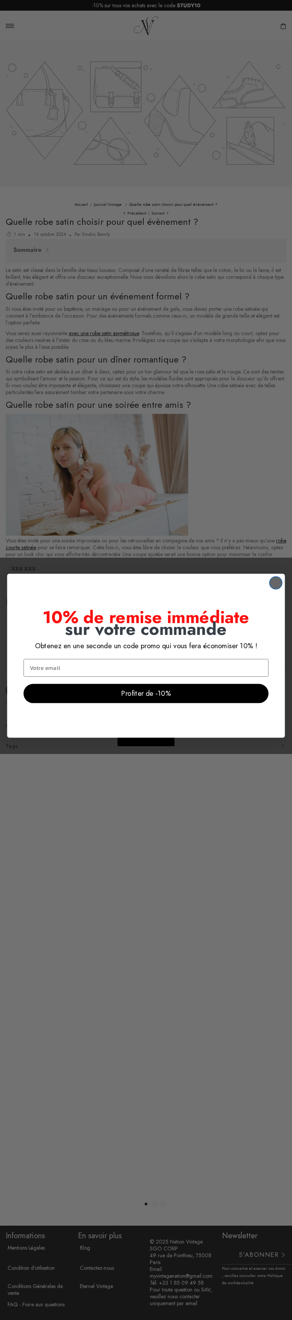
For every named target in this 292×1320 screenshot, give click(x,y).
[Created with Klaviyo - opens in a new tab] (146, 742)
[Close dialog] (276, 583)
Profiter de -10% (145, 693)
